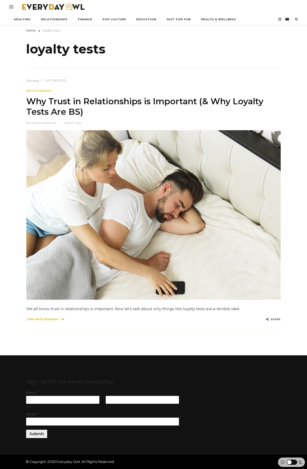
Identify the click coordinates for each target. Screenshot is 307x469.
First (29, 406)
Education (146, 19)
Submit (36, 434)
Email (32, 414)
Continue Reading (42, 319)
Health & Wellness (218, 19)
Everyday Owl (68, 462)
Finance (85, 19)
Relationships (54, 19)
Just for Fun (178, 19)
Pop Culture (114, 19)
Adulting (22, 19)
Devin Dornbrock (43, 123)
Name (32, 393)
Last (108, 406)
